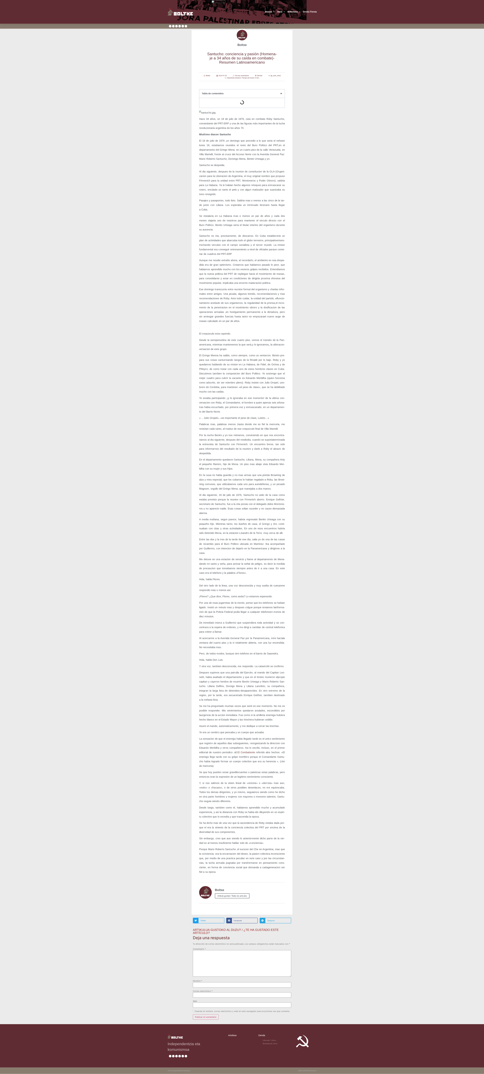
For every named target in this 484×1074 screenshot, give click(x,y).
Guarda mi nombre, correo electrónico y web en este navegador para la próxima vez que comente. (242, 1011)
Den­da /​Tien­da (310, 12)
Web (195, 1001)
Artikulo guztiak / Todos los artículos (232, 896)
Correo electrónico (203, 991)
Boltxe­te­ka (293, 12)
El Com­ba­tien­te (246, 752)
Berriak (268, 12)
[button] (281, 93)
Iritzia (279, 12)
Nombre (197, 981)
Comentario (199, 949)
